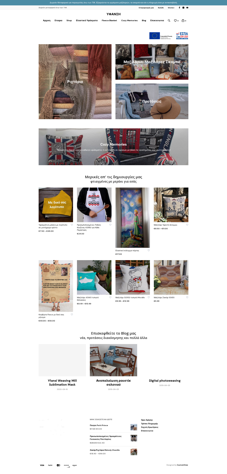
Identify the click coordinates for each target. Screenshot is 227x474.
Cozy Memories (129, 20)
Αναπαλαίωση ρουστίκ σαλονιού (113, 383)
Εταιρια (58, 20)
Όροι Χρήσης (147, 420)
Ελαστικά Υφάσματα (87, 20)
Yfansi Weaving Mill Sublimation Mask (62, 383)
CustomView (182, 465)
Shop (69, 20)
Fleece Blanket (109, 20)
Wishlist (171, 8)
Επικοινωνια (157, 20)
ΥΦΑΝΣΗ (114, 14)
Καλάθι (161, 8)
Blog (144, 20)
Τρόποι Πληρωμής (149, 423)
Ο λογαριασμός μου (146, 8)
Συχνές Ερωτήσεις (149, 427)
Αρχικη (46, 20)
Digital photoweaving (165, 381)
